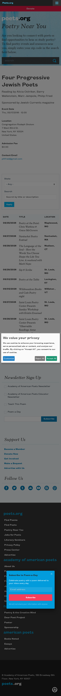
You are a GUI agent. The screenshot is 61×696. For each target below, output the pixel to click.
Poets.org (7, 3)
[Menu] (57, 3)
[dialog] (30, 348)
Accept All (51, 358)
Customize (9, 358)
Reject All (40, 358)
